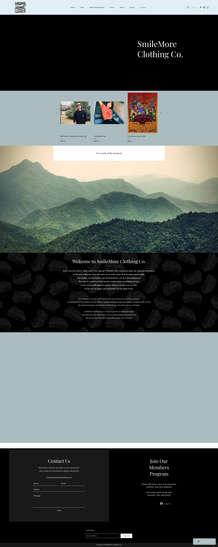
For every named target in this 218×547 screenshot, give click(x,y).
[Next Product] (161, 112)
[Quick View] (75, 113)
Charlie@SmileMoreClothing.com (59, 478)
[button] (207, 7)
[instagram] (204, 7)
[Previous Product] (57, 112)
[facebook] (200, 7)
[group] (109, 118)
